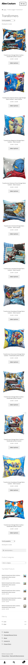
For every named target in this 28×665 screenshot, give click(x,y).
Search (14, 662)
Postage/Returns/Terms (10, 635)
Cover (5, 621)
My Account (4, 662)
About (5, 638)
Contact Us (7, 641)
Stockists (6, 632)
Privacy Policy (7, 644)
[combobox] (14, 563)
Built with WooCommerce (17, 656)
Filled (5, 624)
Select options (14, 63)
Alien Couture (9, 3)
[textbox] (14, 563)
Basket (22, 661)
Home (5, 9)
